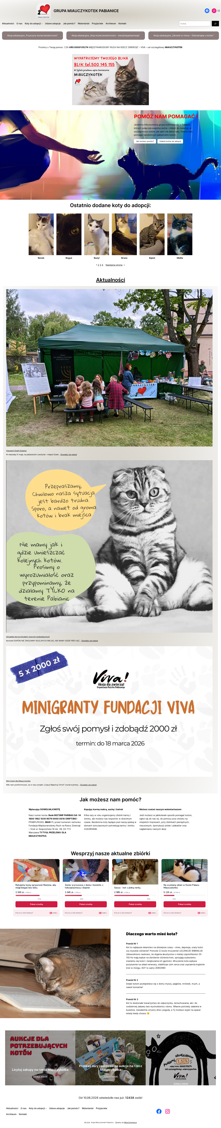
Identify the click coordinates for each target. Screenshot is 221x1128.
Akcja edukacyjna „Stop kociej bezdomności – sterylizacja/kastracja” (105, 35)
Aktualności (110, 280)
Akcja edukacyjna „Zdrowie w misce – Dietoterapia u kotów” (183, 35)
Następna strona (115, 265)
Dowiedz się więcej (68, 454)
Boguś (69, 258)
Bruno (124, 258)
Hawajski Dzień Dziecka (16, 451)
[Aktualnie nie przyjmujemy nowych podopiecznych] (109, 546)
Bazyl (97, 258)
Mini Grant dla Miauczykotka (18, 781)
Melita (180, 258)
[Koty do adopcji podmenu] (42, 23)
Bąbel (152, 258)
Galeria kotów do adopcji (170, 141)
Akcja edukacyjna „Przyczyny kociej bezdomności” (32, 35)
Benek (41, 258)
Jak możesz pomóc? (145, 141)
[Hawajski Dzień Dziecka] (109, 368)
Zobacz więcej (40, 1076)
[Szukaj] (215, 23)
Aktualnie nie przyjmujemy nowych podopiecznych (28, 637)
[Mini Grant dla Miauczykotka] (109, 712)
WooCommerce (130, 1122)
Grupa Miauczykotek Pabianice (86, 10)
